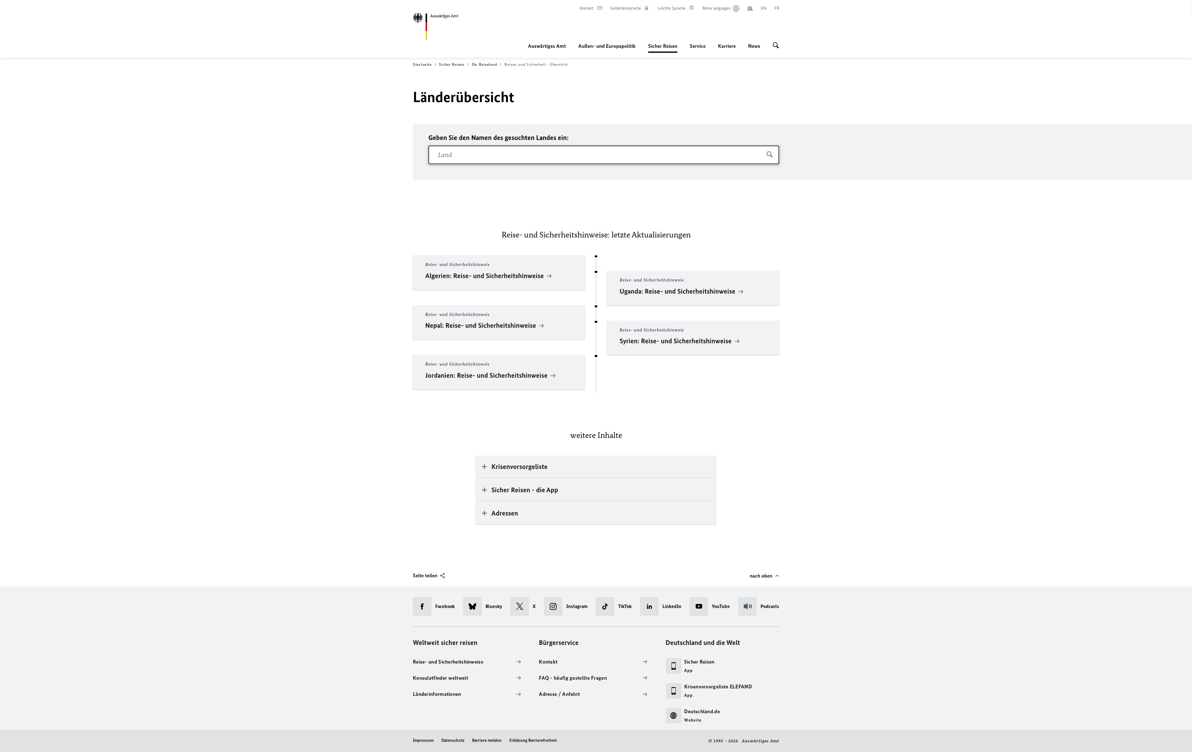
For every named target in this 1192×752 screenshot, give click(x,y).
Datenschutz (452, 740)
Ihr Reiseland (484, 64)
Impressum (423, 740)
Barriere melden (487, 740)
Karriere (727, 46)
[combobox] (603, 155)
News (754, 46)
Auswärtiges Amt (547, 46)
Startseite (422, 64)
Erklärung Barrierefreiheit (533, 740)
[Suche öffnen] (776, 46)
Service (698, 46)
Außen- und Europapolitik (607, 46)
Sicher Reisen (662, 48)
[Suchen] (769, 155)
